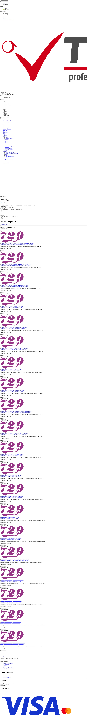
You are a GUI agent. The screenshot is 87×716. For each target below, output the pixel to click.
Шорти (6, 137)
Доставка (5, 16)
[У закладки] (4, 524)
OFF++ (35, 205)
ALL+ (7, 205)
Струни (6, 157)
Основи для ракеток (7, 129)
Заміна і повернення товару (8, 19)
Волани (6, 154)
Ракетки (4, 126)
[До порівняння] (5, 524)
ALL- (17, 205)
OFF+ (30, 205)
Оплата (4, 17)
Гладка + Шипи (14, 216)
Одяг (4, 136)
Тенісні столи (5, 132)
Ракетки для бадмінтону (10, 152)
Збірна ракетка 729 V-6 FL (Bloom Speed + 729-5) (10, 623)
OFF (26, 205)
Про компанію (6, 664)
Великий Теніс (6, 158)
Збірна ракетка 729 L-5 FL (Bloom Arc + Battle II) (10, 539)
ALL (3, 205)
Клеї (6, 144)
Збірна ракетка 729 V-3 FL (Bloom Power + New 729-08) (11, 581)
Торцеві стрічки (8, 148)
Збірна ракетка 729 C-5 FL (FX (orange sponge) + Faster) (11, 391)
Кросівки (5, 135)
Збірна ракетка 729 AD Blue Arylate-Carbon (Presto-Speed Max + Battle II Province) (16, 244)
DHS (6, 202)
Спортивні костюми (9, 138)
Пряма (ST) (5, 207)
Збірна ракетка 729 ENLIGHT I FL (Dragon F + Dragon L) (11, 455)
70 (2, 211)
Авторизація (5, 4)
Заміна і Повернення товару (8, 668)
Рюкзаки (7, 147)
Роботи (4, 133)
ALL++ (12, 205)
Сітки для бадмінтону (9, 156)
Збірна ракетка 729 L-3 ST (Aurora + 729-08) (9, 518)
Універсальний (19, 209)
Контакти (5, 18)
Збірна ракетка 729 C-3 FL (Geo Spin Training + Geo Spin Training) (13, 349)
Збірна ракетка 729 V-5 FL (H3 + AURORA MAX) (10, 602)
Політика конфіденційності (8, 667)
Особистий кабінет (7, 674)
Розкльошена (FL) (13, 207)
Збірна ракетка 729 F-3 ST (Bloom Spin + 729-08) (10, 476)
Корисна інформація (7, 120)
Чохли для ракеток (9, 149)
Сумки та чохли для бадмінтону (11, 153)
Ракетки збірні (6, 127)
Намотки (7, 155)
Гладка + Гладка (5, 216)
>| (3, 656)
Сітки (4, 134)
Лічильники (7, 142)
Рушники (7, 143)
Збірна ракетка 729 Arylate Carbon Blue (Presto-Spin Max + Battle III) (14, 286)
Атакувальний (5, 209)
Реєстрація (5, 3)
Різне (6, 150)
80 (2, 218)
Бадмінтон (5, 151)
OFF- (40, 205)
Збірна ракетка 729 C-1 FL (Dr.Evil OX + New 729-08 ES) (11, 307)
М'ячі (4, 131)
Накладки (5, 130)
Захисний (12, 209)
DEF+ (21, 205)
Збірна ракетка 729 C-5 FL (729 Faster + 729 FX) (10, 370)
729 (6, 199)
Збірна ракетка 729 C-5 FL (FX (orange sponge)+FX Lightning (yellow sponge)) (15, 412)
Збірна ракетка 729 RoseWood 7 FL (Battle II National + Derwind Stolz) (14, 560)
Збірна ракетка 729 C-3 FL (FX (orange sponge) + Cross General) (13, 328)
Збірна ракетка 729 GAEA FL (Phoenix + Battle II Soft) (11, 497)
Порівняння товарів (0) (5, 224)
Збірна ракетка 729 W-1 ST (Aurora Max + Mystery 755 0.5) (12, 644)
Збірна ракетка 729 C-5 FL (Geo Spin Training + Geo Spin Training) (13, 434)
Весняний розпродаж (7, 121)
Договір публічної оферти (8, 663)
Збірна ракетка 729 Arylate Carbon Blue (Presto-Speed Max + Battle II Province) (15, 265)
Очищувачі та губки (9, 146)
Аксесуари (5, 140)
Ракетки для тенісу (9, 159)
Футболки (7, 139)
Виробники (5, 122)
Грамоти (7, 141)
